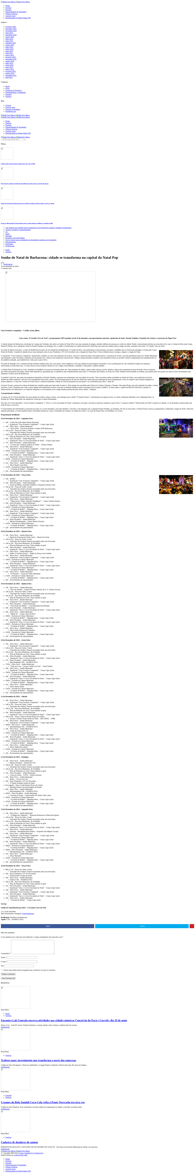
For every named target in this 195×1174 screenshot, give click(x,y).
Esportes (8, 10)
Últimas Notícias (11, 14)
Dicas (7, 88)
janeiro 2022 (9, 73)
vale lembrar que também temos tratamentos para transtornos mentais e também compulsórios (38, 228)
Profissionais (9, 246)
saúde (7, 234)
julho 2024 (9, 39)
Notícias (8, 8)
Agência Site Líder (20, 1155)
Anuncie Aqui (10, 16)
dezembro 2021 (10, 75)
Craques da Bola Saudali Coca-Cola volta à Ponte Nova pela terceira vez (43, 1102)
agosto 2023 (9, 45)
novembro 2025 (11, 31)
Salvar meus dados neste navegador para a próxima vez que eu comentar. (29, 970)
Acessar (8, 105)
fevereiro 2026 (10, 27)
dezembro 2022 (10, 59)
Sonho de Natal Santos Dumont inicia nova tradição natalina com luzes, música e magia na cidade (27, 203)
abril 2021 (9, 77)
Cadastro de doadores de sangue (19, 1142)
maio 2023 (9, 51)
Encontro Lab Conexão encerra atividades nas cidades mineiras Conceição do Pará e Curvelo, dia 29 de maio (64, 1020)
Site (2, 966)
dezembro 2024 (10, 35)
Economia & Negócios (13, 90)
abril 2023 (9, 53)
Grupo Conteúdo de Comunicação (31, 1153)
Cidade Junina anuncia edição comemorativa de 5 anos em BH (18, 163)
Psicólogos (9, 244)
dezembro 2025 (10, 29)
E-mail (4, 962)
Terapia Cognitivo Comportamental (18, 230)
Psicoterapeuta (10, 242)
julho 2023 (9, 47)
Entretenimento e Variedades (15, 92)
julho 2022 (9, 63)
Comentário (6, 953)
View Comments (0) (8, 978)
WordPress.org (10, 111)
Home (7, 6)
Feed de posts (10, 107)
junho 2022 (9, 65)
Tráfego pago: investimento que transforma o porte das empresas (38, 1060)
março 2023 (9, 55)
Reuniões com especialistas (15, 238)
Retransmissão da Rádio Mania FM (18, 18)
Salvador (8, 236)
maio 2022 (9, 67)
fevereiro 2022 (10, 71)
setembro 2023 (10, 43)
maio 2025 (9, 33)
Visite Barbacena (28, 914)
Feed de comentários (12, 109)
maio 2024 (9, 41)
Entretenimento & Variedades (15, 12)
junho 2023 (9, 49)
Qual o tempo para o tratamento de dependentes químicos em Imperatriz (30, 240)
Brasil (7, 86)
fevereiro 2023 (10, 57)
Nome (4, 957)
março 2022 (9, 69)
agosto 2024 (9, 37)
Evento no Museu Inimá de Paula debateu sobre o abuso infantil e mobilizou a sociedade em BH (27, 223)
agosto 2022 (9, 61)
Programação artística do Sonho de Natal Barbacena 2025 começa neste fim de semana (25, 183)
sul (6, 232)
